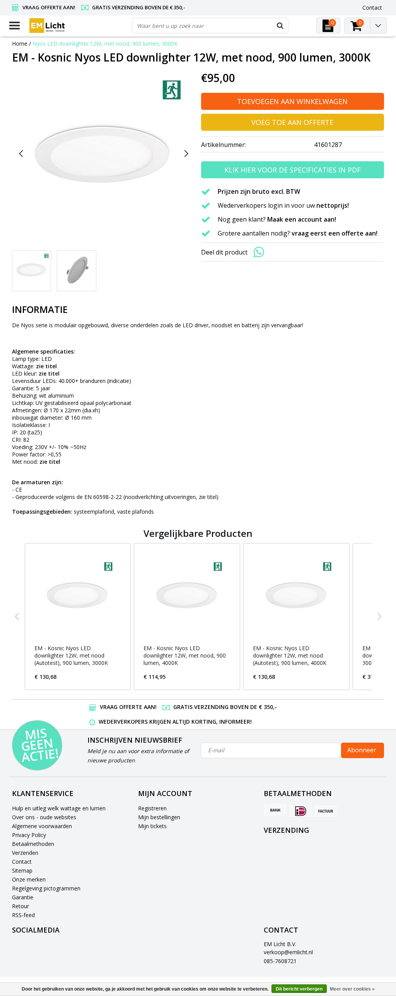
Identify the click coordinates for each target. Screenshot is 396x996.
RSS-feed (23, 915)
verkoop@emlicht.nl (288, 952)
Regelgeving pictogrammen (46, 888)
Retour (20, 906)
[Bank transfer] (275, 811)
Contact (22, 861)
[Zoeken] (280, 25)
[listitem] (78, 616)
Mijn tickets (152, 826)
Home (19, 43)
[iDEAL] (300, 811)
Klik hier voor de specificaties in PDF (292, 169)
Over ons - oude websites (44, 817)
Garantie (22, 897)
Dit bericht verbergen (299, 989)
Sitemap (22, 870)
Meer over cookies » (352, 989)
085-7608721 (280, 961)
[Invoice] (325, 811)
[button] (17, 617)
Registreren (152, 808)
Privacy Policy (29, 835)
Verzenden (25, 852)
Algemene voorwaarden (42, 826)
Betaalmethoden (33, 843)
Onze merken (29, 879)
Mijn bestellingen (159, 817)
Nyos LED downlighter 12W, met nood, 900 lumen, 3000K (105, 43)
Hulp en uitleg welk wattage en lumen (59, 808)
